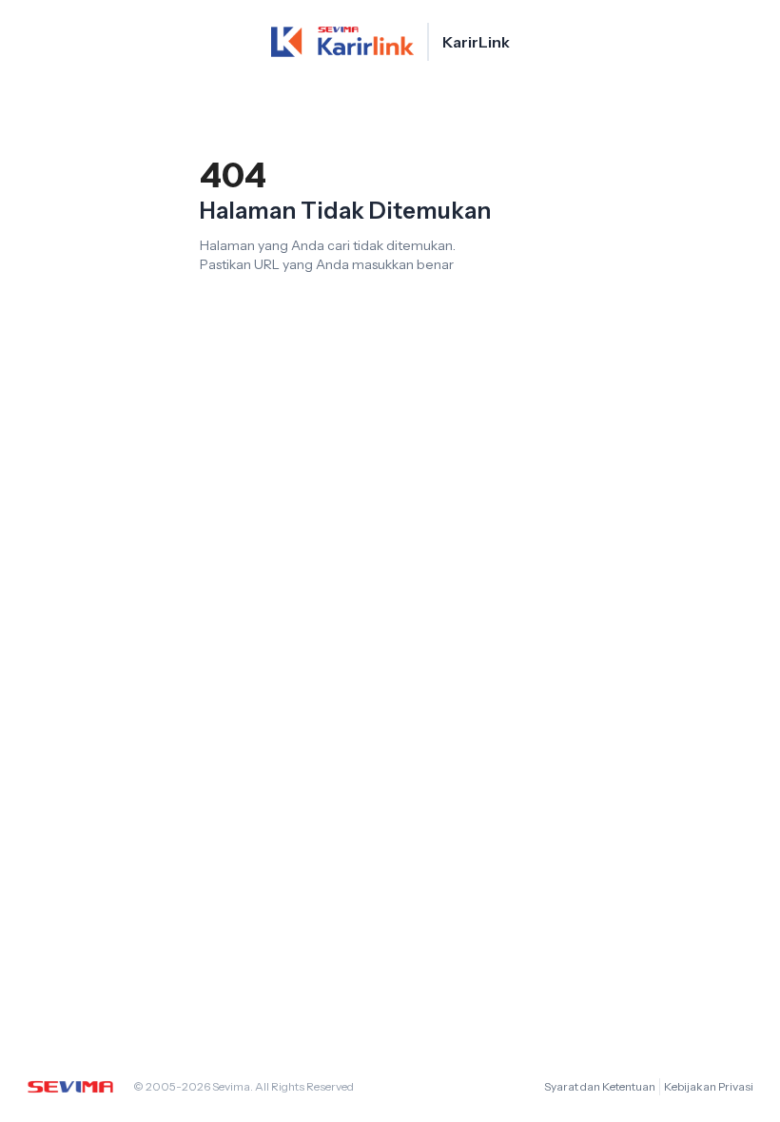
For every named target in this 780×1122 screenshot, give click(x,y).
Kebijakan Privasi (708, 1086)
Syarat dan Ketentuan (599, 1086)
